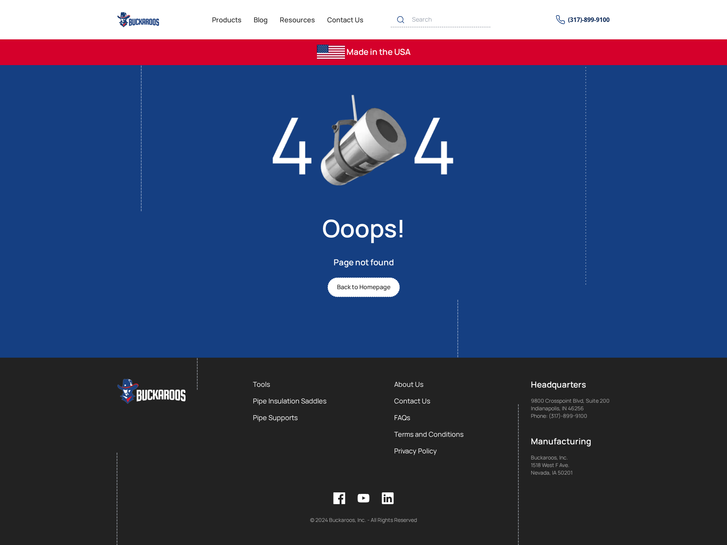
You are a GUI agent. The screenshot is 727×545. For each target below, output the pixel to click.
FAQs (402, 417)
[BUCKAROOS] (138, 19)
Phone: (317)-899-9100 (559, 415)
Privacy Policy (415, 450)
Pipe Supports (275, 417)
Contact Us (345, 19)
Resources (297, 19)
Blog (261, 19)
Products (227, 19)
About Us (408, 384)
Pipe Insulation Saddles (289, 400)
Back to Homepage (363, 287)
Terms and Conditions (428, 434)
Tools (261, 384)
